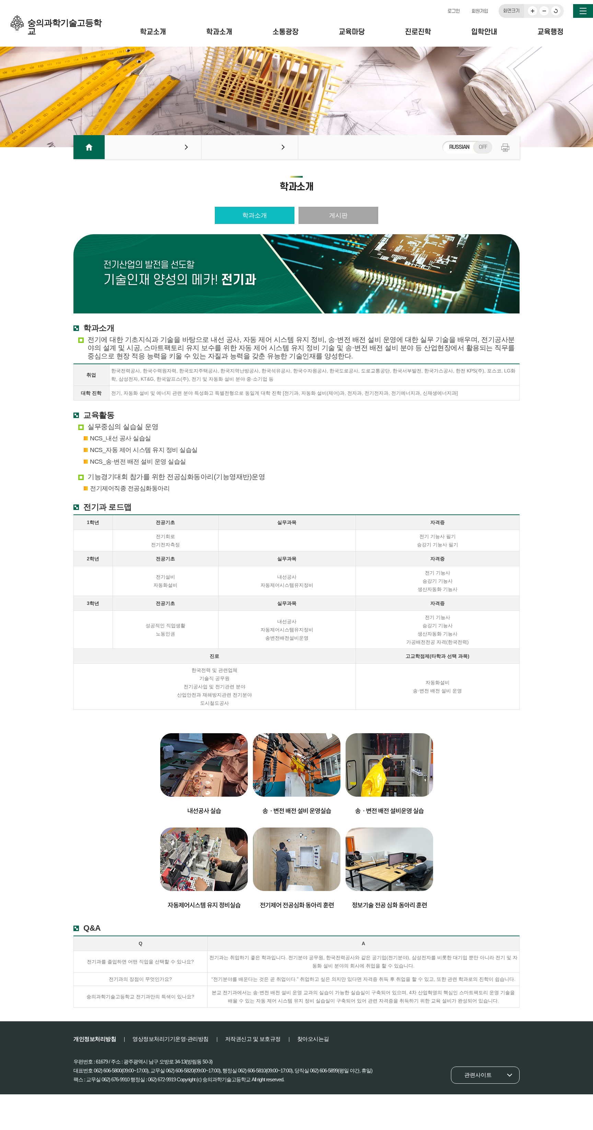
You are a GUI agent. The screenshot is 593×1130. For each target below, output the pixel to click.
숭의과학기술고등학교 (64, 24)
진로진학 (418, 32)
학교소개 (153, 32)
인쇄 (505, 148)
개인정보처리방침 (94, 1039)
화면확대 (532, 10)
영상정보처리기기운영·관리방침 (170, 1039)
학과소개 (219, 32)
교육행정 (550, 32)
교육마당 (352, 32)
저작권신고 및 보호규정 (253, 1039)
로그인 (453, 11)
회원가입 (480, 11)
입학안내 (484, 32)
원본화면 (555, 10)
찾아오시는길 (313, 1039)
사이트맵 (583, 11)
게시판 (338, 215)
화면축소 (544, 10)
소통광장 (285, 32)
